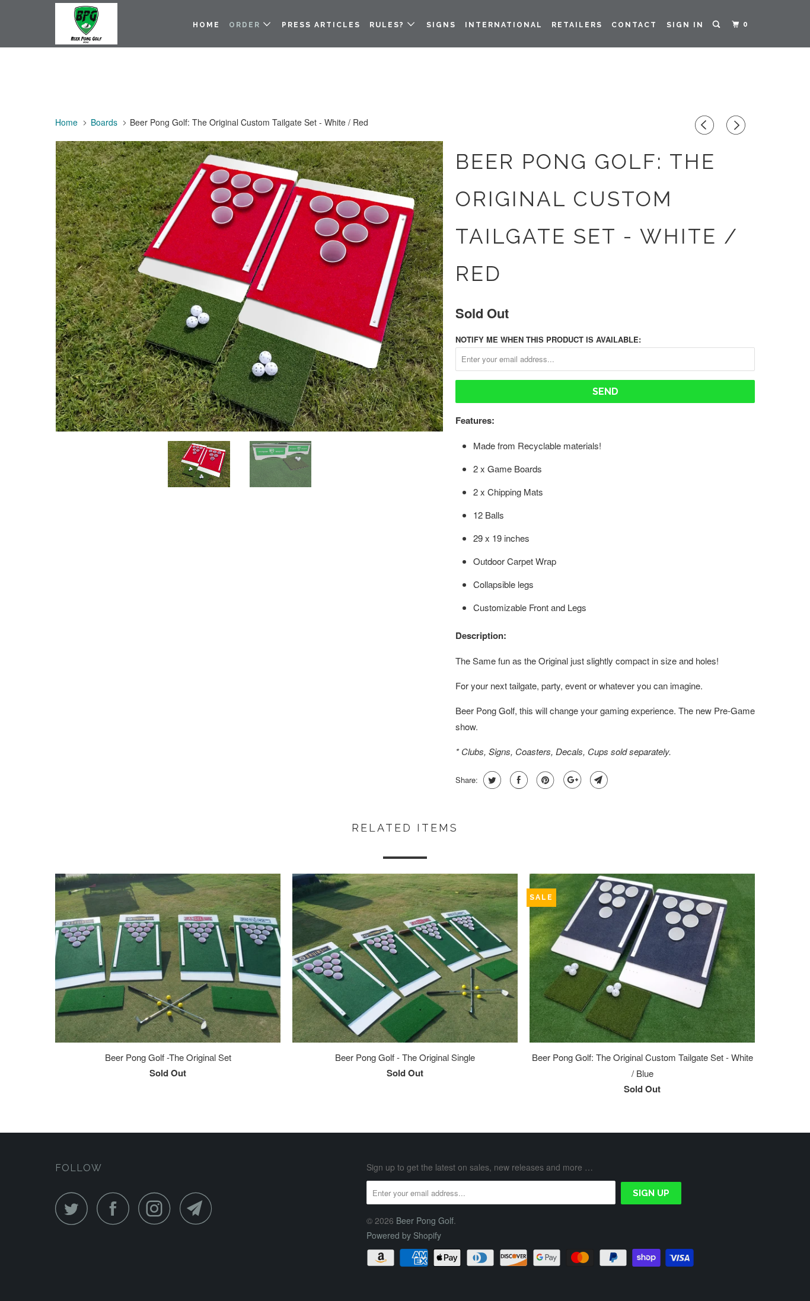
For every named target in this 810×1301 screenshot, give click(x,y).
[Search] (717, 24)
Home (206, 25)
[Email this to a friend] (597, 780)
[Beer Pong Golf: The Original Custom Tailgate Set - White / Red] (249, 286)
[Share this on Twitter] (490, 780)
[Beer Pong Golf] (116, 23)
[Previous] (706, 125)
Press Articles (321, 25)
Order (246, 25)
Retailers (576, 25)
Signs (441, 25)
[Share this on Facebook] (517, 780)
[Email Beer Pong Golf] (199, 1208)
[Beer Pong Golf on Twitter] (74, 1208)
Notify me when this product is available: (548, 339)
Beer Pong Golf (425, 1220)
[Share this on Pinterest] (544, 780)
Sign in (685, 25)
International (504, 25)
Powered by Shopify (403, 1235)
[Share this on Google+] (570, 780)
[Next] (737, 125)
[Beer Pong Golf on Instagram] (157, 1208)
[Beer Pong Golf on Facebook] (116, 1208)
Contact (634, 25)
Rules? (388, 25)
